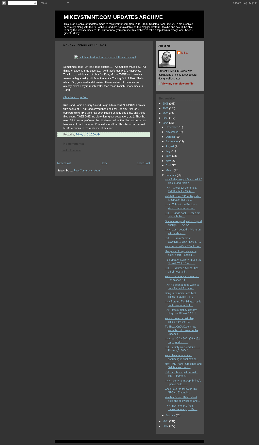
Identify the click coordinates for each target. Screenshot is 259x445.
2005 (166, 118)
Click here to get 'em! (75, 97)
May (169, 161)
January (171, 415)
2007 (166, 108)
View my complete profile (177, 83)
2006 (166, 113)
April (169, 165)
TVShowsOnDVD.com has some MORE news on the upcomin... (181, 330)
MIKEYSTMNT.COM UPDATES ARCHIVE (113, 17)
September (172, 141)
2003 (166, 421)
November (172, 132)
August (170, 146)
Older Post (143, 163)
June (169, 156)
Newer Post (64, 163)
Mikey (184, 52)
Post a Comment (71, 150)
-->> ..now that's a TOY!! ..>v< (183, 246)
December (172, 127)
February (171, 175)
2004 (166, 123)
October (171, 136)
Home (104, 163)
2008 (166, 103)
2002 (166, 426)
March (170, 170)
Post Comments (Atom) (87, 170)
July (168, 151)
